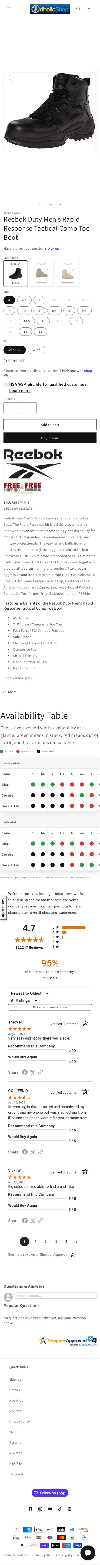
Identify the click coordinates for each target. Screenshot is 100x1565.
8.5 (54, 311)
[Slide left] (40, 204)
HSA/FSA (15, 1463)
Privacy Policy (19, 1421)
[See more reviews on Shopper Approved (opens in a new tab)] (40, 1072)
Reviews (15, 1411)
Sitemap (15, 1379)
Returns (15, 1442)
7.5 (24, 311)
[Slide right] (60, 204)
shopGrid (16, 1474)
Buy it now (50, 438)
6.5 (87, 301)
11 (43, 321)
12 (76, 321)
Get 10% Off (3, 907)
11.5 (62, 322)
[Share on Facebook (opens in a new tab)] (25, 1073)
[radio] (72, 927)
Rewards (15, 1453)
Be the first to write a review (50, 1007)
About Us (16, 1400)
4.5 (24, 300)
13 (12, 332)
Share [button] (12, 692)
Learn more (20, 390)
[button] (9, 9)
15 (40, 331)
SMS (12, 1432)
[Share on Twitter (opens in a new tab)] (33, 1072)
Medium (14, 350)
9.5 (84, 311)
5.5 (57, 301)
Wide (36, 350)
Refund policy (64, 1555)
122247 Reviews (32, 947)
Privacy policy (43, 1555)
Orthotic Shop (21, 1555)
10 (12, 322)
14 (25, 331)
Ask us (53, 248)
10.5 (27, 321)
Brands (14, 1390)
